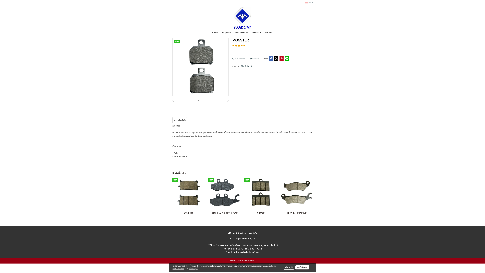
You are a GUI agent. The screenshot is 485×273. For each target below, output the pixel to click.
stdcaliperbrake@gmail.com (247, 252)
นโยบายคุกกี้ (193, 268)
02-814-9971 (255, 248)
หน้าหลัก (215, 32)
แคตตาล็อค (256, 32)
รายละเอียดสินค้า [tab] (180, 120)
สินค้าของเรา (240, 32)
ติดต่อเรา (268, 32)
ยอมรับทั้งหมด (302, 267)
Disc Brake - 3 (246, 66)
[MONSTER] (200, 67)
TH (309, 3)
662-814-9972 (235, 248)
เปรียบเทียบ (255, 59)
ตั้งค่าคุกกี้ (289, 267)
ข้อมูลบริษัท (226, 32)
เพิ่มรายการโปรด (239, 59)
